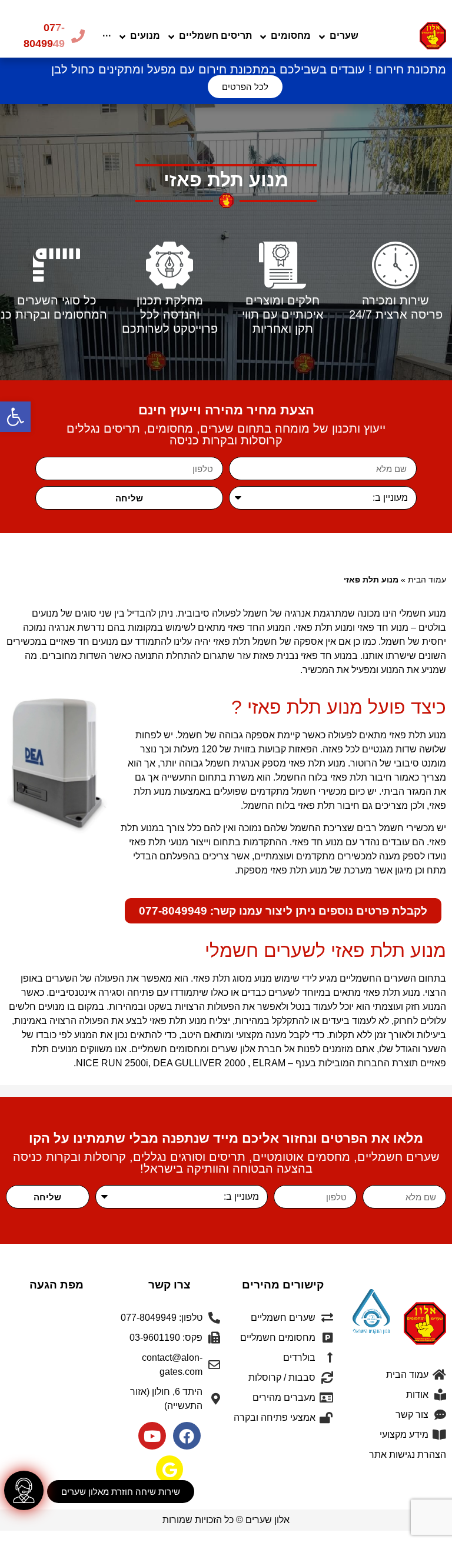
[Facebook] (187, 1436)
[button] (15, 416)
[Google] (170, 1469)
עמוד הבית (427, 579)
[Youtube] (152, 1436)
